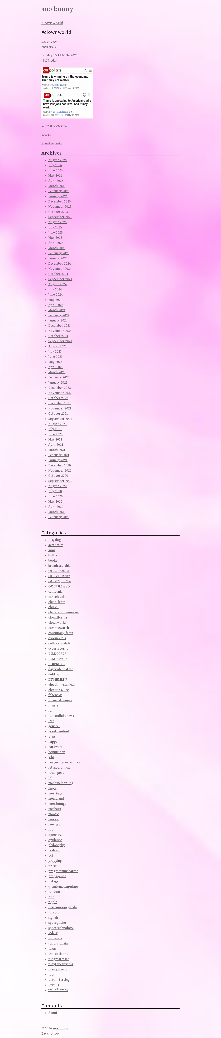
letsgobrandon (59, 768)
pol (50, 856)
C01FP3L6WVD (59, 587)
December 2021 (59, 403)
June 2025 (55, 233)
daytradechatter (60, 669)
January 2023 (58, 383)
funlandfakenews (61, 716)
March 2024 (56, 310)
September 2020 (60, 481)
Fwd (51, 721)
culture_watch (59, 643)
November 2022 (59, 393)
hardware (55, 747)
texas (52, 949)
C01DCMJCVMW (59, 581)
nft (50, 830)
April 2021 (55, 445)
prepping (55, 861)
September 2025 (60, 217)
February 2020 (58, 517)
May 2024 (55, 300)
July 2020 (55, 491)
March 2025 (56, 248)
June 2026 (55, 170)
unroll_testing (59, 980)
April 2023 (55, 367)
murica (53, 819)
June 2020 (55, 496)
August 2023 (57, 346)
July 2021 (55, 429)
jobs (51, 757)
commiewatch (58, 628)
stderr (52, 933)
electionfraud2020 (61, 685)
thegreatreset (58, 959)
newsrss (54, 825)
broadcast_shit (59, 566)
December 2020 (59, 465)
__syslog (54, 540)
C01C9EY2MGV (59, 571)
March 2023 (56, 372)
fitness (53, 706)
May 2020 (55, 502)
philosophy (56, 845)
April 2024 (55, 305)
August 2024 (57, 284)
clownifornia (57, 618)
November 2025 (59, 207)
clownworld (52, 23)
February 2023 (58, 377)
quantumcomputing (63, 887)
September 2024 (60, 279)
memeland (56, 799)
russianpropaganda (62, 907)
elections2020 (58, 690)
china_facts (56, 602)
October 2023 (58, 336)
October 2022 (58, 398)
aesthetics (55, 545)
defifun (53, 674)
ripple (52, 902)
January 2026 (58, 196)
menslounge (57, 804)
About (52, 1013)
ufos (51, 975)
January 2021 (58, 460)
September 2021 (60, 419)
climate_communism (63, 612)
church (53, 607)
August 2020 (57, 486)
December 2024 (59, 264)
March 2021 (56, 450)
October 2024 (58, 274)
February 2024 (58, 315)
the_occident (58, 954)
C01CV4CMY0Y (59, 576)
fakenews (55, 695)
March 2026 (56, 186)
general (54, 726)
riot (51, 897)
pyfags (53, 881)
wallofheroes (58, 990)
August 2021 (57, 424)
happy (52, 742)
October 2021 (58, 414)
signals (53, 918)
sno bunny (57, 9)
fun (50, 711)
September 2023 (60, 341)
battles (53, 555)
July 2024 (55, 289)
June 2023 (55, 357)
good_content (58, 731)
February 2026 (58, 191)
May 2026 (55, 176)
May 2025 (55, 238)
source (46, 135)
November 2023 (59, 331)
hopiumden (56, 752)
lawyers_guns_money (64, 762)
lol (50, 778)
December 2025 (59, 202)
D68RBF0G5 (56, 664)
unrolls (53, 985)
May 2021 (55, 440)
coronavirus (57, 638)
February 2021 (58, 455)
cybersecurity (58, 649)
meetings (55, 793)
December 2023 (59, 326)
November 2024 (59, 269)
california (55, 592)
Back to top (50, 1034)
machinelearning (60, 783)
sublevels (55, 938)
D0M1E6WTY (57, 659)
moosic (53, 814)
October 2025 (58, 212)
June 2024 (55, 295)
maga (52, 788)
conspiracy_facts (60, 633)
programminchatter (63, 871)
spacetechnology (61, 928)
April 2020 (55, 507)
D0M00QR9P (57, 654)
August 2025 (57, 222)
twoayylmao (57, 969)
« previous (47, 143)
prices (52, 866)
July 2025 (55, 227)
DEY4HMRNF (57, 680)
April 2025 (55, 243)
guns (51, 737)
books (52, 561)
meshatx (54, 809)
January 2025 (58, 258)
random (54, 892)
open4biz (55, 835)
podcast (54, 850)
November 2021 (59, 409)
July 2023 (55, 352)
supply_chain (58, 944)
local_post (56, 773)
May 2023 (55, 362)
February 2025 (58, 253)
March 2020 (56, 512)
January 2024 (58, 321)
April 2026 (55, 181)
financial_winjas (60, 700)
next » (58, 143)
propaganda (57, 876)
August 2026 (57, 160)
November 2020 (59, 471)
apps (51, 550)
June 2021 (55, 434)
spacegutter (57, 923)
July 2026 (55, 165)
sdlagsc (53, 913)
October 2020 (58, 476)
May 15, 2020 (49, 41)
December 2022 (59, 388)
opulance (55, 840)
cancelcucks (57, 597)
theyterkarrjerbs (60, 964)
